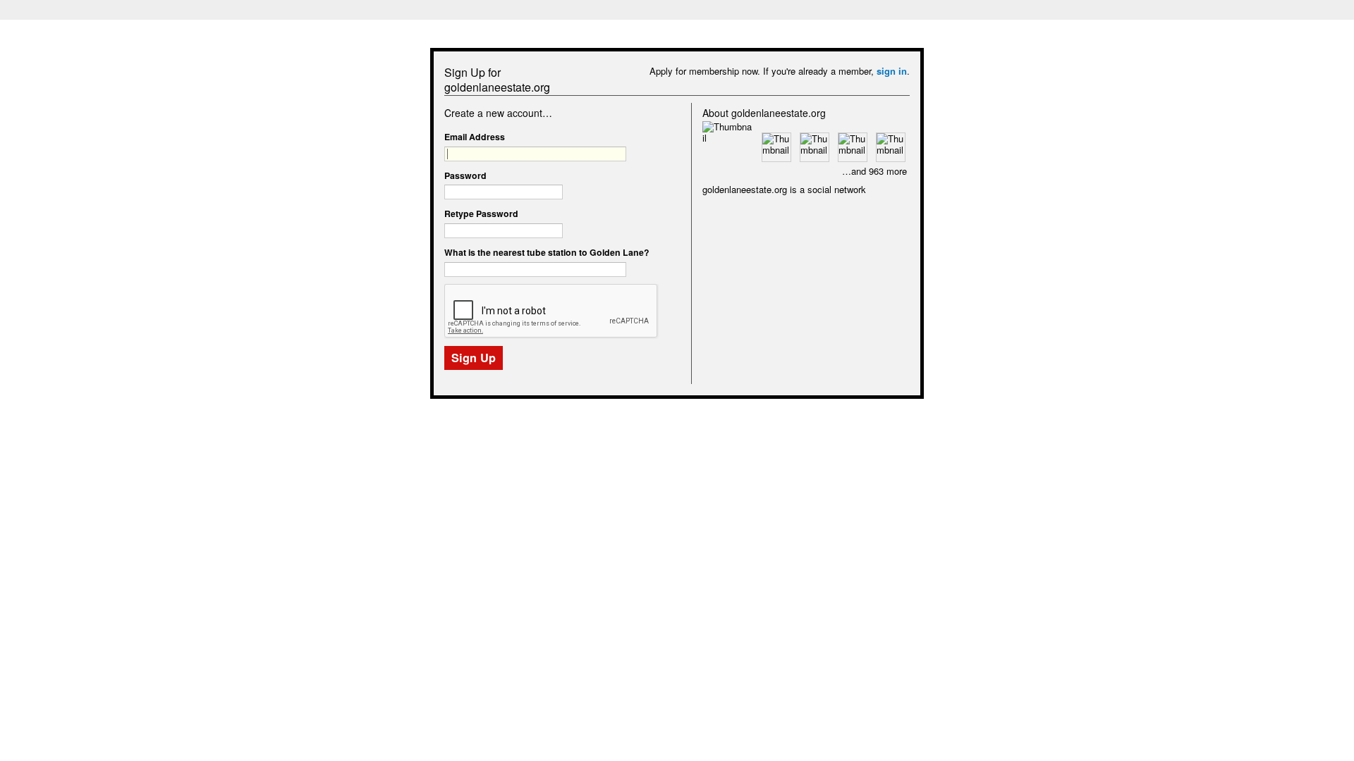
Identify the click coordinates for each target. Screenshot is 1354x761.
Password (465, 175)
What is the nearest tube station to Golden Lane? (546, 252)
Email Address (474, 136)
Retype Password (481, 213)
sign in (892, 71)
